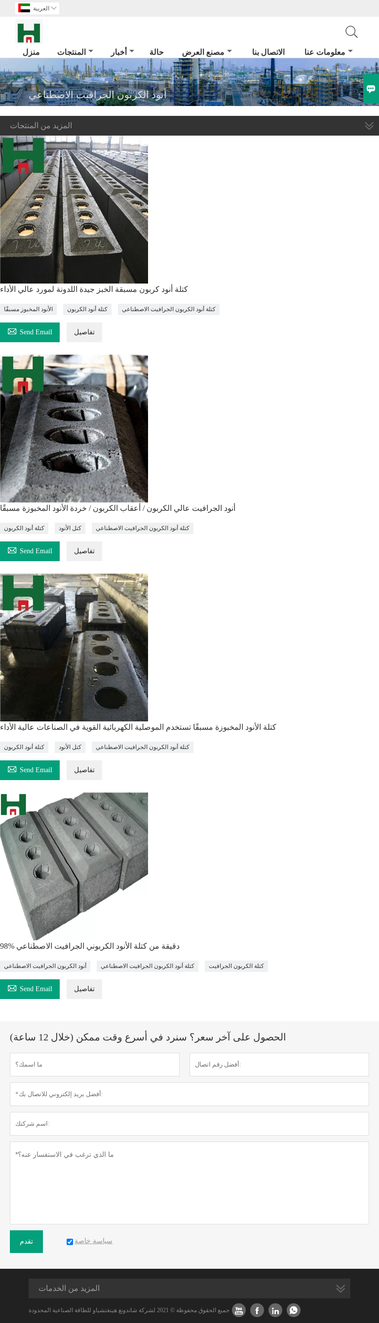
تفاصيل (84, 332)
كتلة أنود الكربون (87, 309)
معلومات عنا (324, 52)
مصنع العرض (203, 52)
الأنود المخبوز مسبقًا (28, 309)
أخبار (119, 52)
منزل (31, 52)
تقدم (26, 1241)
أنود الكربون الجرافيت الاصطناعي (45, 966)
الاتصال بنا (268, 52)
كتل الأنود (70, 528)
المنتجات (71, 52)
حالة (157, 52)
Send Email (29, 330)
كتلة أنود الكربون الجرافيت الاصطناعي (169, 309)
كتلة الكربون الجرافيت (236, 966)
